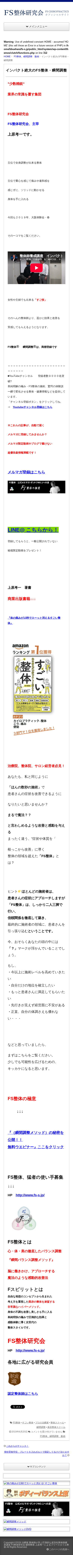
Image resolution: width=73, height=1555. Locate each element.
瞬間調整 (40, 1427)
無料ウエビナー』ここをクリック (36, 1147)
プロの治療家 (42, 1422)
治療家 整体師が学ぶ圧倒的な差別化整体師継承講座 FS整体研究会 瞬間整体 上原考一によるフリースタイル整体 (36, 1544)
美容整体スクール (56, 1427)
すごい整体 (27, 1422)
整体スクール (57, 1422)
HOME (7, 56)
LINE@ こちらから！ (33, 530)
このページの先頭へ (58, 1549)
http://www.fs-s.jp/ (30, 1195)
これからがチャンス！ (17, 1446)
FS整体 (16, 1422)
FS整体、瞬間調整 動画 (26, 56)
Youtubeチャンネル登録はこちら (32, 406)
